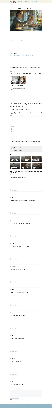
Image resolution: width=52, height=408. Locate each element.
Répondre (12, 186)
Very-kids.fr (29, 405)
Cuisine (30, 1)
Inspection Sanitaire (35, 141)
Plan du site (25, 406)
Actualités (20, 1)
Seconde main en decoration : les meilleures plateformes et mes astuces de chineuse (24, 167)
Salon (40, 1)
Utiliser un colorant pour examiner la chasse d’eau (17, 129)
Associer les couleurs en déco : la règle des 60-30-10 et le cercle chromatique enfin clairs (14, 159)
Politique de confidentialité (32, 406)
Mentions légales (22, 406)
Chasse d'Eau (13, 141)
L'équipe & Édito (18, 406)
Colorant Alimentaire (18, 141)
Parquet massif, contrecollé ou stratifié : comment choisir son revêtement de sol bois (25, 159)
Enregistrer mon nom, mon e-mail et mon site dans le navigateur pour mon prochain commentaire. (21, 400)
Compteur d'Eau (22, 141)
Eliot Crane (21, 147)
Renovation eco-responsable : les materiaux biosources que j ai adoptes (35, 159)
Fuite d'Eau (31, 141)
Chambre (25, 1)
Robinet (39, 141)
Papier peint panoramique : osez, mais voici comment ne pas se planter (35, 167)
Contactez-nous (28, 406)
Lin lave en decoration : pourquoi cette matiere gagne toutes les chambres (14, 167)
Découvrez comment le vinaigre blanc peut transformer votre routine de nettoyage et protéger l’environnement (21, 55)
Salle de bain (35, 1)
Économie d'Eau (27, 141)
